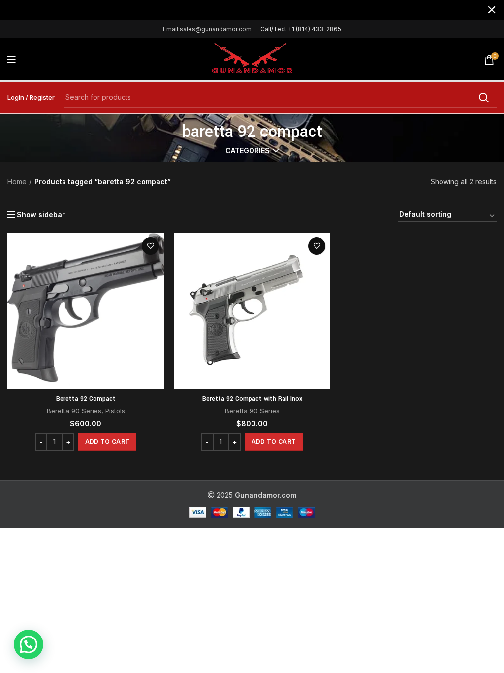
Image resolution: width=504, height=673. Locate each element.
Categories (247, 150)
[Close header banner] (491, 10)
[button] (107, 442)
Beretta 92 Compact (86, 398)
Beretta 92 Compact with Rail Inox (252, 398)
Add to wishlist (150, 246)
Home (17, 181)
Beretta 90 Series (74, 411)
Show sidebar (41, 214)
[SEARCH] (483, 97)
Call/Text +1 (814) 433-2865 (300, 29)
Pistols (115, 411)
